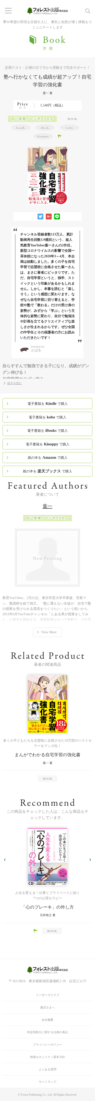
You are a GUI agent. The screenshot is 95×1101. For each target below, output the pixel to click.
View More (49, 632)
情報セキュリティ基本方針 (47, 1057)
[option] (47, 728)
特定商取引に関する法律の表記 (47, 1032)
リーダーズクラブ (47, 995)
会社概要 (47, 1020)
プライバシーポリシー (47, 1044)
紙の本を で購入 (47, 457)
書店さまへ (47, 1007)
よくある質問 (47, 1069)
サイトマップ (47, 1082)
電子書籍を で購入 (48, 403)
